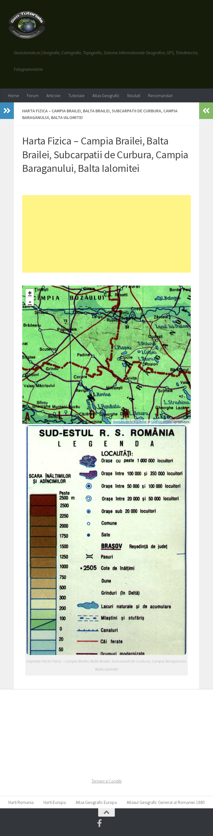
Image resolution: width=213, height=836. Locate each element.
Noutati (133, 95)
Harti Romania (21, 802)
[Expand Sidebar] (7, 110)
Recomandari (160, 95)
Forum (33, 95)
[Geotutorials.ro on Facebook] (99, 823)
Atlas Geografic (106, 95)
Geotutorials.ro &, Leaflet (129, 421)
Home (13, 95)
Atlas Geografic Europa (96, 802)
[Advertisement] (106, 234)
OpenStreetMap (162, 421)
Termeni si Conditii (107, 781)
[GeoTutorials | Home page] (26, 25)
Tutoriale (76, 95)
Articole (53, 95)
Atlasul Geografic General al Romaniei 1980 (166, 802)
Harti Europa (55, 802)
